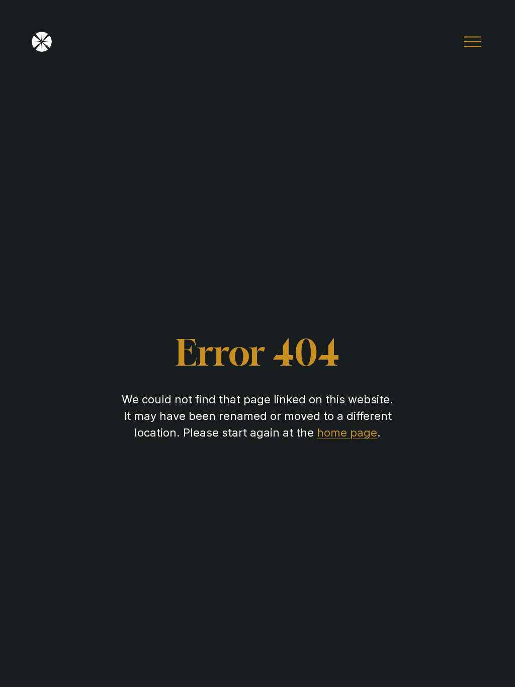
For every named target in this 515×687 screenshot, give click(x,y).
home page (347, 432)
